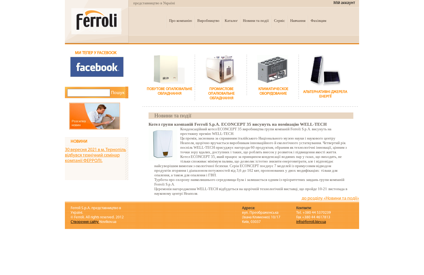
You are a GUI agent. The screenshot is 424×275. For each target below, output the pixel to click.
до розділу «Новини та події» (330, 198)
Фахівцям (318, 20)
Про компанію (180, 20)
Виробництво (208, 20)
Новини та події (256, 20)
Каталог (231, 20)
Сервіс (279, 20)
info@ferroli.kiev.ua (311, 222)
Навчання (297, 20)
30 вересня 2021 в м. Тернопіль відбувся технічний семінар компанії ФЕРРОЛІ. (95, 155)
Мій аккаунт (344, 3)
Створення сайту (85, 222)
